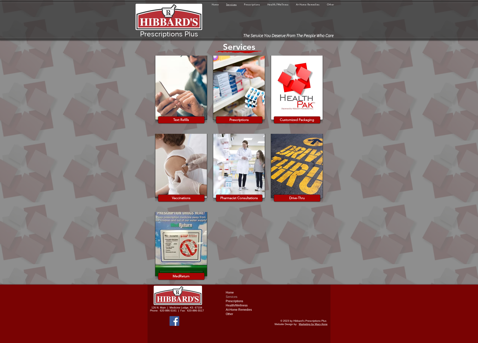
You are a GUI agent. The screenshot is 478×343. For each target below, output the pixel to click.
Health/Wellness (237, 305)
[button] (330, 4)
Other (229, 314)
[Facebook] (174, 321)
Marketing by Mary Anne (313, 324)
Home (230, 292)
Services (231, 296)
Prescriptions (234, 301)
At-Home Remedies (239, 309)
